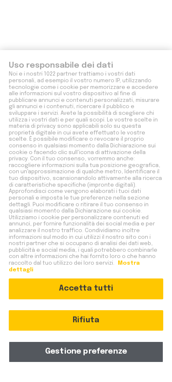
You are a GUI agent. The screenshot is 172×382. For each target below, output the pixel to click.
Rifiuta (86, 320)
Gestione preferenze (86, 351)
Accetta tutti (86, 288)
